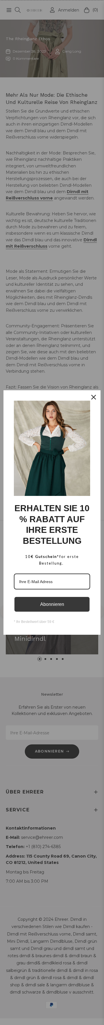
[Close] (94, 397)
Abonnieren (52, 604)
